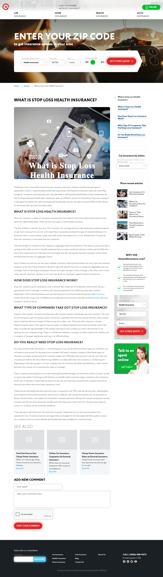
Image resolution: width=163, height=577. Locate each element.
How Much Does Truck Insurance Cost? (136, 225)
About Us (102, 554)
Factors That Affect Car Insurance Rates (136, 214)
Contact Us (79, 562)
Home (16, 86)
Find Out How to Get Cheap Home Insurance (27, 455)
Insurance (20, 15)
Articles (27, 86)
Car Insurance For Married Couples (137, 193)
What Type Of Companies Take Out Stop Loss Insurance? (132, 126)
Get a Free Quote (120, 61)
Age (68, 59)
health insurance (97, 294)
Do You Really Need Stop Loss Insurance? (131, 136)
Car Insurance (57, 554)
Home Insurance (58, 562)
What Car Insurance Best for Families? (137, 203)
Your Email (18, 555)
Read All (19, 468)
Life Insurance (81, 554)
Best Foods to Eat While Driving (137, 235)
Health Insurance (59, 558)
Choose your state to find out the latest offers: (130, 161)
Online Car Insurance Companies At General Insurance (59, 457)
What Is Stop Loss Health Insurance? (129, 108)
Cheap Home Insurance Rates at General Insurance (95, 455)
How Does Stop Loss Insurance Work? (132, 117)
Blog (77, 558)
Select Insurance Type (30, 59)
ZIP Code (53, 59)
